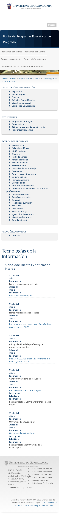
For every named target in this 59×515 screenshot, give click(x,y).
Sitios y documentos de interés (28, 127)
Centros (13, 78)
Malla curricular (19, 165)
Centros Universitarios (11, 59)
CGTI (43, 502)
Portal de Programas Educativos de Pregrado (27, 39)
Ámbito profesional (21, 159)
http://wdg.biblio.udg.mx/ (21, 295)
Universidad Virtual (10, 66)
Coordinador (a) (19, 220)
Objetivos (16, 154)
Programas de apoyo (22, 121)
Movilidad (16, 205)
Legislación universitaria (23, 105)
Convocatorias (18, 124)
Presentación (18, 145)
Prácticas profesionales (23, 185)
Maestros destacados (22, 217)
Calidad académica (20, 148)
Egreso (15, 97)
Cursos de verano (20, 194)
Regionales (24, 78)
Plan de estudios (20, 162)
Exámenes (17, 171)
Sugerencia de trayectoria (24, 174)
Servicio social (18, 182)
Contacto (16, 235)
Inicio (4, 78)
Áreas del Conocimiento (35, 59)
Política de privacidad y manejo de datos (35, 505)
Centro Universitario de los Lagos (25, 390)
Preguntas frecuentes (22, 129)
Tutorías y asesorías (21, 197)
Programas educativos (11, 51)
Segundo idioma (20, 176)
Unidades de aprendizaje (24, 168)
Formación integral (20, 179)
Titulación (16, 200)
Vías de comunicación (22, 103)
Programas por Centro (34, 51)
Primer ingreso (19, 94)
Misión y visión (19, 151)
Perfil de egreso (19, 156)
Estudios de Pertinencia (32, 66)
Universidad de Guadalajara (22, 433)
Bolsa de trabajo (19, 211)
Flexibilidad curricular (22, 202)
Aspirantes (17, 91)
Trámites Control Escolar (23, 100)
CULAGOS (36, 78)
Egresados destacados (23, 214)
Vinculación (17, 208)
